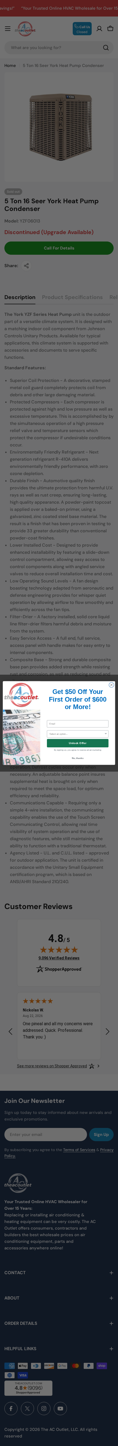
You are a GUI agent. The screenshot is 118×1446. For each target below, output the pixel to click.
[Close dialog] (111, 684)
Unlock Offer (77, 743)
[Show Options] (105, 733)
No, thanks (78, 758)
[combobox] (76, 733)
